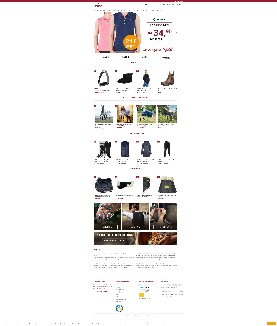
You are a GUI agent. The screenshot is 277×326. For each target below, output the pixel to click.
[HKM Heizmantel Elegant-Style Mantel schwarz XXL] (146, 149)
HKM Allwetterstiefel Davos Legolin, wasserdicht (123, 89)
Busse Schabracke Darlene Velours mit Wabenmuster (102, 196)
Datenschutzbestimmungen (174, 294)
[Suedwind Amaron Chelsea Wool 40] (167, 78)
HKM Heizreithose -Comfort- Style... (166, 160)
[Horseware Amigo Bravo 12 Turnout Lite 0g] (146, 114)
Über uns (118, 287)
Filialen (117, 284)
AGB (117, 296)
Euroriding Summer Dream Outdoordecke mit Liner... (166, 125)
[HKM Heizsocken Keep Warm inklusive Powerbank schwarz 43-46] (103, 149)
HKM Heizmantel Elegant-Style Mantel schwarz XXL (145, 160)
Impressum (118, 301)
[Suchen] (146, 4)
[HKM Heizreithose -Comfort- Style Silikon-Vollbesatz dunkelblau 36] (167, 149)
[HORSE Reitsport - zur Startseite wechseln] (98, 5)
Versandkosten (119, 292)
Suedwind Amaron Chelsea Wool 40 (167, 89)
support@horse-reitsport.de (100, 291)
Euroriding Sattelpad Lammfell (124, 195)
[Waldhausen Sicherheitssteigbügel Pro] (103, 78)
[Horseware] (146, 57)
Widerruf (118, 294)
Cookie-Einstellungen (121, 299)
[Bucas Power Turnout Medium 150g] (103, 114)
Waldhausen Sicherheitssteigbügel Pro (101, 89)
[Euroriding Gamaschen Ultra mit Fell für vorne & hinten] (146, 185)
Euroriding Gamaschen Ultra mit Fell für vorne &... (145, 196)
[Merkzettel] (163, 4)
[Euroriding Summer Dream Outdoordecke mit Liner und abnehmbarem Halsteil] (167, 114)
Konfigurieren (271, 323)
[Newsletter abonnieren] (181, 291)
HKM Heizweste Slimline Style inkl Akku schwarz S (124, 160)
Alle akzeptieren (261, 323)
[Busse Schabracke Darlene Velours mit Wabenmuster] (103, 185)
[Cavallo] (166, 57)
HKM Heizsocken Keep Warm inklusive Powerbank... (102, 160)
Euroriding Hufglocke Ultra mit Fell (167, 196)
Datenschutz (119, 298)
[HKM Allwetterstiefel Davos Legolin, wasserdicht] (125, 78)
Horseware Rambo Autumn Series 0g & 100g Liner (123, 125)
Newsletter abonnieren (144, 298)
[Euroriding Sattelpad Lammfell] (125, 185)
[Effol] (125, 57)
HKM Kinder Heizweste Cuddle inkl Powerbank (145, 89)
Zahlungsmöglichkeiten (121, 291)
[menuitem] (135, 4)
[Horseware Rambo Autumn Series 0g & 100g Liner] (125, 114)
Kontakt (118, 286)
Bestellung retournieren (121, 289)
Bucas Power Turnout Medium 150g (103, 125)
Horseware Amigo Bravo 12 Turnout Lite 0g (144, 125)
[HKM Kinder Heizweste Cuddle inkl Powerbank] (146, 78)
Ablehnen (252, 323)
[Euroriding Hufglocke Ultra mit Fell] (167, 185)
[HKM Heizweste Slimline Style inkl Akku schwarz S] (125, 149)
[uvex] (105, 57)
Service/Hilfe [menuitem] (179, 1)
